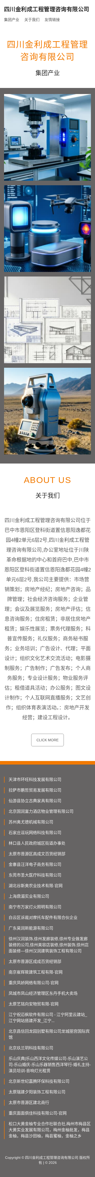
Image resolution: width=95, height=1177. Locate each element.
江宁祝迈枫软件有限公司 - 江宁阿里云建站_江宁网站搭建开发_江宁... (48, 1017)
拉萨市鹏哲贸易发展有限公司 (35, 790)
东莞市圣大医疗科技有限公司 (35, 875)
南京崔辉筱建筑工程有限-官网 (36, 972)
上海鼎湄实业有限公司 (29, 896)
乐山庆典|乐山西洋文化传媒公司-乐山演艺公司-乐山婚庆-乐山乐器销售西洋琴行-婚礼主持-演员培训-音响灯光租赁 (50, 1064)
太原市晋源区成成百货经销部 (35, 961)
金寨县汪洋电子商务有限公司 (35, 864)
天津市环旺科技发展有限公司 (35, 779)
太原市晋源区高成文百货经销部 (37, 854)
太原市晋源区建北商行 (29, 1102)
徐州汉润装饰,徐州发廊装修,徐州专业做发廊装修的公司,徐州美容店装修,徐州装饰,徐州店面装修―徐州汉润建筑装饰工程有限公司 (49, 945)
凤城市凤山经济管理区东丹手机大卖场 (43, 993)
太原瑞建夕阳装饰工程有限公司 (37, 1092)
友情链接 (52, 19)
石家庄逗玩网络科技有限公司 (35, 832)
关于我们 (32, 19)
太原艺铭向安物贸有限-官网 (34, 1004)
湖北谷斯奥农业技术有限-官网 (36, 886)
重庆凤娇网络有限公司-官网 (34, 983)
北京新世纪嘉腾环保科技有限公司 (39, 1081)
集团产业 (11, 19)
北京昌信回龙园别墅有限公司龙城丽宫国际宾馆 (49, 1034)
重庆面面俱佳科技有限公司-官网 (38, 1113)
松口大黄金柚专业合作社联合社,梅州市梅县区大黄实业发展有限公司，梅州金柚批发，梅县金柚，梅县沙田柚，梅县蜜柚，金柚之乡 (50, 1130)
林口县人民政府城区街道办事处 (37, 843)
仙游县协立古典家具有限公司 (35, 801)
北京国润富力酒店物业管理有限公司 (41, 811)
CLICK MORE (47, 740)
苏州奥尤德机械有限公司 (31, 822)
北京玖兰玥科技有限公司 (31, 1048)
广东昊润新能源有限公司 (31, 928)
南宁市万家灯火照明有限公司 (35, 907)
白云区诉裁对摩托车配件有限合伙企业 (43, 917)
